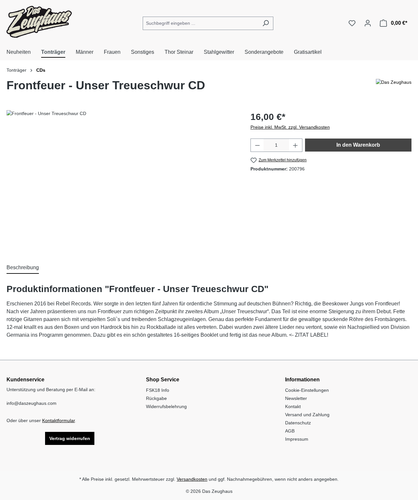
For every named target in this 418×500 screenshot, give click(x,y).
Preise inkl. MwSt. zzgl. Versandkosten (290, 127)
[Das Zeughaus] (393, 88)
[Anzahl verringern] (257, 145)
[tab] (23, 268)
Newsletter (296, 398)
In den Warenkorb (358, 145)
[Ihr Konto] (368, 23)
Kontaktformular (58, 420)
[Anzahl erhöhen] (295, 145)
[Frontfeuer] (122, 180)
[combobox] (200, 23)
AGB (290, 431)
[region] (122, 180)
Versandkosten (192, 479)
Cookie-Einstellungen (307, 390)
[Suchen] (265, 23)
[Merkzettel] (352, 23)
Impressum (296, 439)
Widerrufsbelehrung (166, 406)
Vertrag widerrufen (69, 438)
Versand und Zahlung (307, 414)
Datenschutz (298, 422)
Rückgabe (156, 398)
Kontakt (293, 406)
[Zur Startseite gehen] (39, 22)
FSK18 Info (157, 390)
